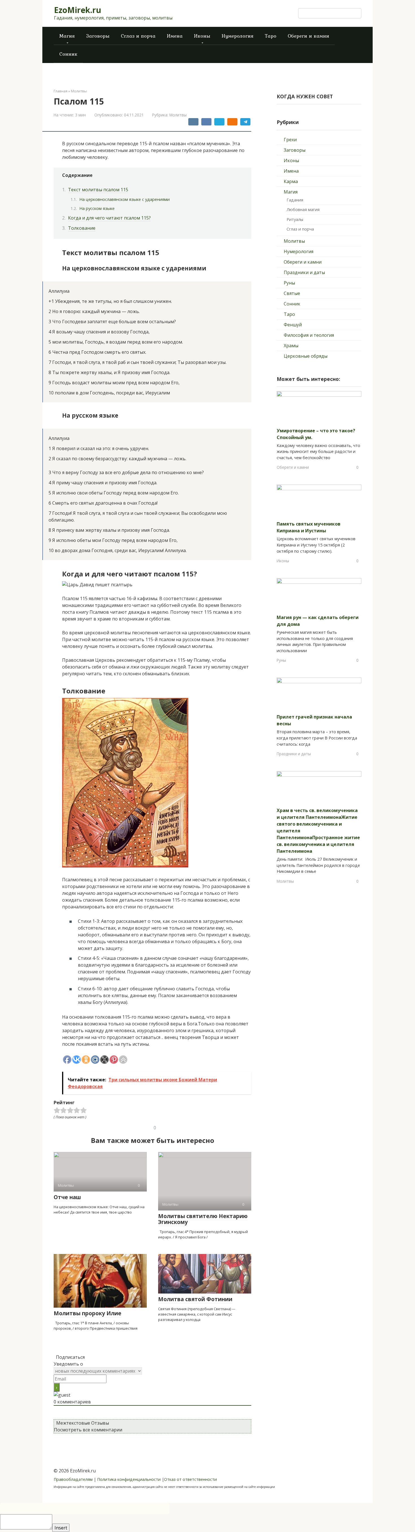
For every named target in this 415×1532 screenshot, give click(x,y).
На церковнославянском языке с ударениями (124, 199)
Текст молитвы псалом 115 (98, 189)
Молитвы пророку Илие (87, 1313)
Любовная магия (303, 209)
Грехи (290, 139)
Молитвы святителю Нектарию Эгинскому (203, 1219)
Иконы (202, 36)
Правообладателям (73, 1479)
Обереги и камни (308, 36)
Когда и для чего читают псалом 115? (109, 218)
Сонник (68, 54)
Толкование (81, 228)
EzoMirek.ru (77, 10)
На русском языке (97, 208)
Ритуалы (295, 219)
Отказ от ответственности (190, 1479)
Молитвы (178, 115)
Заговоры (98, 36)
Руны (289, 283)
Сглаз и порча (138, 36)
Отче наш (67, 1197)
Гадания (295, 200)
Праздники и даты (304, 272)
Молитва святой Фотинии (195, 1299)
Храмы (291, 345)
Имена (175, 36)
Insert (60, 1528)
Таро (270, 36)
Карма (291, 181)
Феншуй (293, 325)
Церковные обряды (305, 356)
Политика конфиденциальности (129, 1479)
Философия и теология (309, 335)
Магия (67, 36)
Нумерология (238, 36)
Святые (292, 293)
